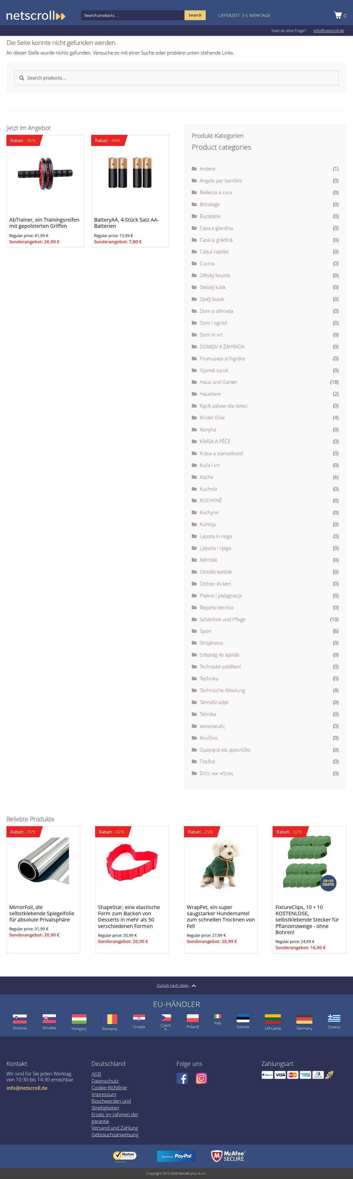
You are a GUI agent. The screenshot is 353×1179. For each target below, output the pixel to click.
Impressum (103, 1094)
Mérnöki (208, 560)
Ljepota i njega (215, 548)
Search (195, 15)
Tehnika (208, 714)
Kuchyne (209, 512)
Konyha (208, 429)
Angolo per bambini (221, 180)
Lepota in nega (216, 536)
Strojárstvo (211, 642)
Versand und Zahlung (114, 1128)
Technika (209, 678)
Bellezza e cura (216, 192)
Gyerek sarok (214, 370)
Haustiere (210, 394)
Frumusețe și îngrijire (222, 358)
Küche (206, 477)
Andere (207, 168)
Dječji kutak (212, 299)
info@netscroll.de (329, 30)
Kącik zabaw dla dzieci (223, 405)
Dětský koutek (215, 275)
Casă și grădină (216, 240)
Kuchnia (208, 489)
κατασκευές (212, 726)
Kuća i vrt (210, 465)
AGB (96, 1074)
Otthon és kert (215, 583)
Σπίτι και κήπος (216, 773)
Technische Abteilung (222, 690)
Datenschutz (105, 1081)
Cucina (207, 263)
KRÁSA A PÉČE (215, 441)
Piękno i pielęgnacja (221, 595)
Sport (205, 631)
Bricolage (210, 204)
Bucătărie (210, 216)
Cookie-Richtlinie (109, 1087)
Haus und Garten (218, 382)
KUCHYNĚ (211, 500)
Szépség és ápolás (219, 654)
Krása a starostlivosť (221, 453)
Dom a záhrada (216, 311)
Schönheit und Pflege (222, 619)
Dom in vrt (211, 334)
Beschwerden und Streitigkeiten (111, 1104)
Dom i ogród (213, 322)
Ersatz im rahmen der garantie (114, 1118)
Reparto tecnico (217, 607)
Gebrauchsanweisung (115, 1134)
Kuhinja (208, 524)
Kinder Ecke (212, 417)
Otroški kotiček (216, 571)
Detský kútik (213, 287)
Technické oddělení (220, 666)
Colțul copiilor (214, 251)
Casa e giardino (216, 228)
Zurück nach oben (173, 985)
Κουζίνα (209, 738)
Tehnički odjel (214, 702)
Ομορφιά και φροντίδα (225, 749)
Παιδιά (207, 761)
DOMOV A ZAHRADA (222, 346)
